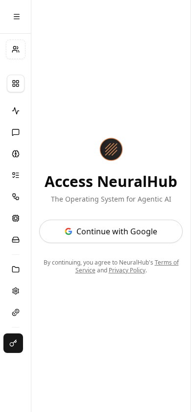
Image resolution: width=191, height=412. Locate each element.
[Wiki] (15, 154)
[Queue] (15, 175)
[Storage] (15, 239)
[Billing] (15, 312)
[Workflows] (15, 197)
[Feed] (15, 111)
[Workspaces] (15, 269)
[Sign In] (13, 343)
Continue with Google (116, 231)
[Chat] (15, 132)
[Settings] (15, 291)
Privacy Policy (127, 270)
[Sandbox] (15, 218)
